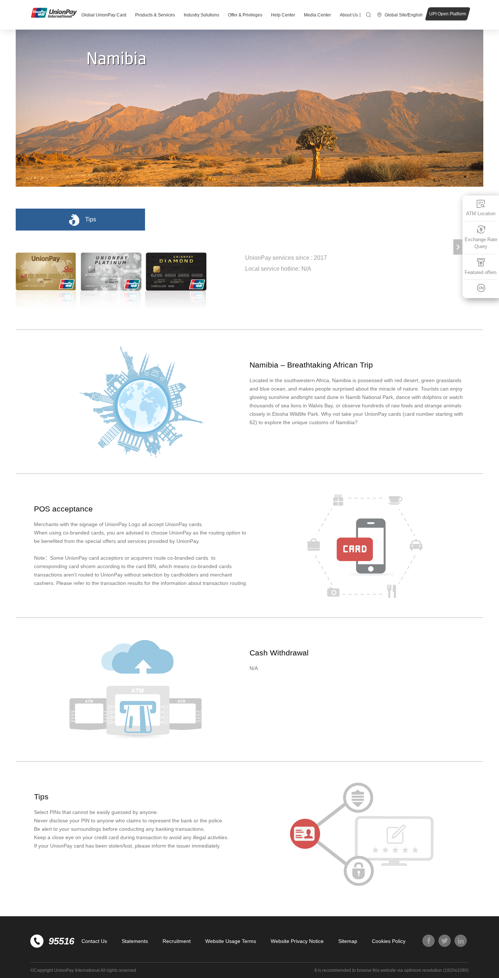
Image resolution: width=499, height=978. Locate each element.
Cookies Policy (388, 941)
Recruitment (177, 941)
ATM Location (480, 213)
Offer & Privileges (245, 15)
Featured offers (481, 272)
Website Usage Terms (230, 941)
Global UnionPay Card (103, 15)
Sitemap (347, 941)
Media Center (317, 15)
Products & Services (155, 15)
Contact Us (94, 941)
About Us (349, 15)
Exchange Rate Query (481, 243)
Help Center (283, 15)
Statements (135, 941)
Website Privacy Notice (297, 941)
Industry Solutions (201, 15)
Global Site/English (404, 15)
